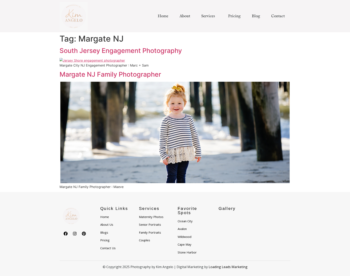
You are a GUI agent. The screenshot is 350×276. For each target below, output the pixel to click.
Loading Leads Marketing (228, 267)
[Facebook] (66, 234)
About (184, 16)
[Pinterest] (84, 234)
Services (208, 16)
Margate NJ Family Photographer (110, 74)
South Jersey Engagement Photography (121, 51)
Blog (256, 16)
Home (163, 16)
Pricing (234, 16)
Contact (278, 16)
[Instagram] (75, 234)
